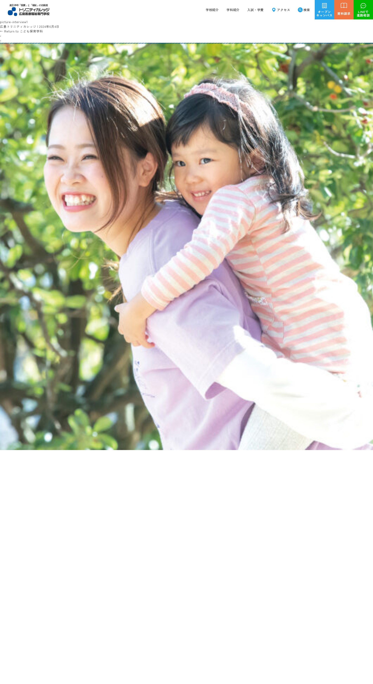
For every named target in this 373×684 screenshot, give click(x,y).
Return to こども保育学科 (21, 31)
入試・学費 (255, 9)
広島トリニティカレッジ (18, 26)
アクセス (283, 9)
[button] (233, 9)
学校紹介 (212, 9)
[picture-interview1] (186, 447)
